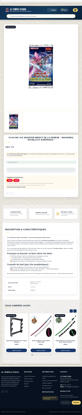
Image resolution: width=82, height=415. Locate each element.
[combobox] (41, 16)
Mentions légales (47, 383)
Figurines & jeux (28, 381)
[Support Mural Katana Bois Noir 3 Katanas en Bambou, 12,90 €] (16, 332)
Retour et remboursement (49, 380)
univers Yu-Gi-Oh (31, 273)
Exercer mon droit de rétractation (49, 398)
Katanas (26, 386)
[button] (41, 169)
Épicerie (26, 383)
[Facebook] (2, 391)
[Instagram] (6, 391)
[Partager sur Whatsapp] (13, 193)
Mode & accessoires (29, 376)
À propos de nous (47, 385)
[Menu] (75, 10)
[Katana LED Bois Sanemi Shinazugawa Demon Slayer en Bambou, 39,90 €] (65, 332)
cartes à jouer (52, 273)
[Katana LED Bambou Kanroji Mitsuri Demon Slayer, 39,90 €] (41, 332)
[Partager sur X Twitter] (10, 193)
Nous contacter (46, 388)
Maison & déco (28, 379)
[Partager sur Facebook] (6, 193)
